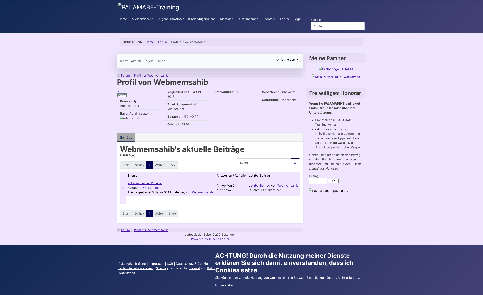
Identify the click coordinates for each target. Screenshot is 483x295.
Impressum (156, 264)
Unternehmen (248, 19)
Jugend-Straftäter (171, 19)
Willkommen (151, 188)
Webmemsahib (202, 192)
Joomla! (194, 268)
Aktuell (136, 61)
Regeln (148, 61)
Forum (284, 19)
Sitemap (162, 268)
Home (122, 19)
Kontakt (270, 19)
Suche (160, 61)
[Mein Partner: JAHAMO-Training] (336, 68)
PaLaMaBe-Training (132, 264)
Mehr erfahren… (349, 278)
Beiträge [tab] (126, 137)
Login (297, 19)
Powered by (199, 239)
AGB (170, 264)
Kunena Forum (219, 239)
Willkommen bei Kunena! (145, 183)
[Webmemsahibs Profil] (118, 90)
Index (124, 61)
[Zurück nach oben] (478, 290)
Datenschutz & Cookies (192, 264)
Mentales (226, 19)
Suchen (316, 20)
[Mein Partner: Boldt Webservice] (336, 76)
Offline (122, 95)
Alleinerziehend (142, 19)
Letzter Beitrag (259, 185)
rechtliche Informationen (135, 268)
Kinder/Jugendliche (201, 19)
